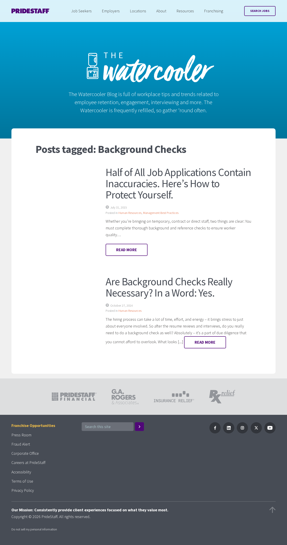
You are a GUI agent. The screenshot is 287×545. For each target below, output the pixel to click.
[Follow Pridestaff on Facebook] (215, 432)
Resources (185, 10)
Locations (138, 10)
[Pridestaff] (30, 11)
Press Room (21, 434)
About (161, 10)
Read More (126, 249)
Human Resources (129, 213)
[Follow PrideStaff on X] (256, 432)
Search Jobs (260, 11)
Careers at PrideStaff (28, 462)
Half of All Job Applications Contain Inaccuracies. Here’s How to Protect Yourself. (178, 183)
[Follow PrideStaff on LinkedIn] (228, 432)
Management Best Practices (160, 213)
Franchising (213, 10)
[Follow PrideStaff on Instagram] (242, 432)
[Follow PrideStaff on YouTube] (270, 432)
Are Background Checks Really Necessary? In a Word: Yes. (169, 287)
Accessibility (21, 472)
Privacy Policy (22, 490)
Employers (111, 10)
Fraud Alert (20, 444)
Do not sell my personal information (34, 529)
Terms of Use (22, 481)
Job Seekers (81, 10)
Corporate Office (25, 453)
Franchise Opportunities (33, 425)
